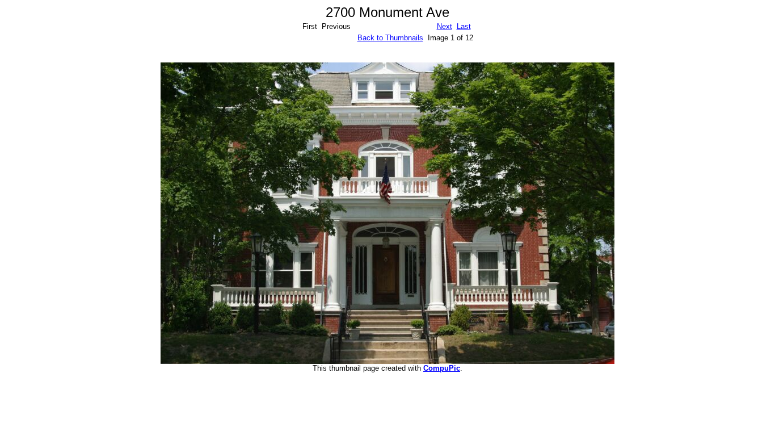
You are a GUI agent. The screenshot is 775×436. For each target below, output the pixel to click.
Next (444, 26)
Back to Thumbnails (390, 37)
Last (464, 26)
